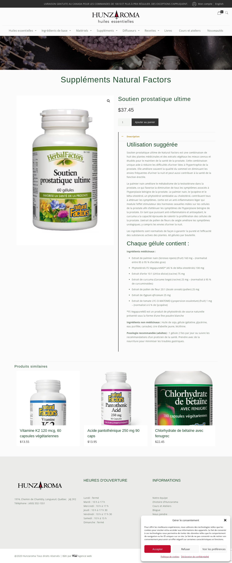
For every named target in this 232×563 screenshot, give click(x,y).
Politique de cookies (170, 556)
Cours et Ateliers (162, 506)
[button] (225, 520)
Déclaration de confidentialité (195, 556)
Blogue (156, 510)
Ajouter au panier (145, 122)
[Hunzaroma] (116, 16)
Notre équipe (160, 497)
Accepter (158, 549)
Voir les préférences (214, 549)
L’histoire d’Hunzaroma (165, 502)
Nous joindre (160, 514)
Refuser (185, 549)
